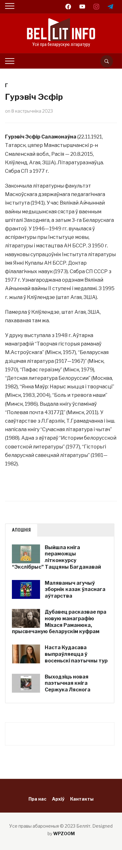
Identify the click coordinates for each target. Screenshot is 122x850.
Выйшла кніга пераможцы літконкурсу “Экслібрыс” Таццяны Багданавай (56, 557)
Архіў (58, 799)
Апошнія (21, 529)
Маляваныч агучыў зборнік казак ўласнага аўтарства (75, 589)
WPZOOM (64, 833)
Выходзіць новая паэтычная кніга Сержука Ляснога (67, 683)
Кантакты (82, 799)
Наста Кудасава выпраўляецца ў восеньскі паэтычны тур (76, 654)
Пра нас (37, 799)
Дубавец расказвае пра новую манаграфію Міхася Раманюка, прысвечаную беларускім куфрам (59, 621)
